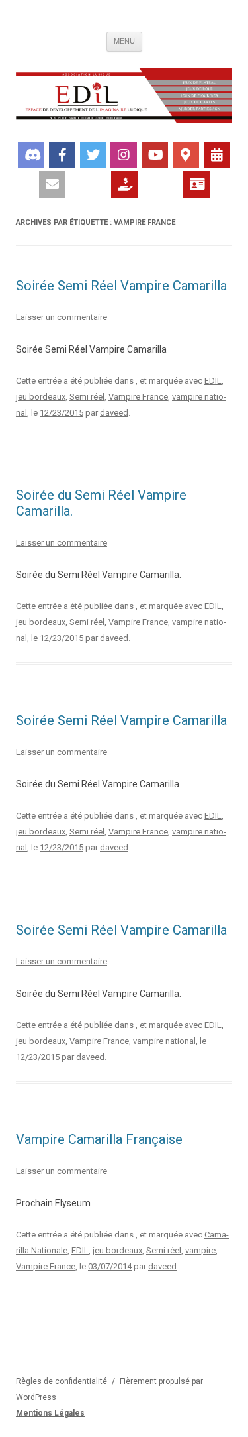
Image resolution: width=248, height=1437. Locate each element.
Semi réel (86, 397)
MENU (124, 41)
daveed (114, 413)
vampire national (164, 1041)
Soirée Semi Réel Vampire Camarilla (121, 286)
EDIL (213, 381)
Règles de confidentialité (61, 1381)
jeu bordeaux (40, 397)
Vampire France (138, 397)
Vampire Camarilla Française (99, 1139)
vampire (200, 1250)
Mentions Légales (50, 1413)
